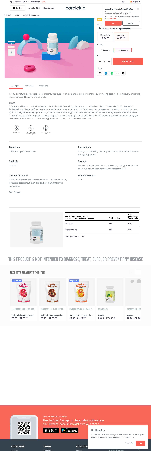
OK (141, 443)
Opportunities (49, 8)
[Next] (138, 272)
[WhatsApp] (112, 73)
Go (113, 23)
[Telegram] (106, 73)
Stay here (130, 23)
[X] (100, 73)
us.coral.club (111, 18)
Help (122, 2)
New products (35, 2)
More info (128, 443)
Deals (43, 2)
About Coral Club (34, 8)
